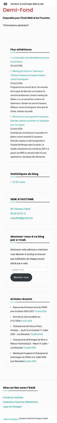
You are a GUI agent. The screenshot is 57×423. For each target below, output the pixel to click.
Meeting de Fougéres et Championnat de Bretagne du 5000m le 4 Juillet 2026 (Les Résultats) (29, 357)
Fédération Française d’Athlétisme (20, 402)
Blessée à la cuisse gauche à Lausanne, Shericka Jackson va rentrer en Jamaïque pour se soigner (29, 121)
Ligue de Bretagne (12, 406)
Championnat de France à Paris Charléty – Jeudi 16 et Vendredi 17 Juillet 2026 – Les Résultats (29, 330)
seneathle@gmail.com (21, 218)
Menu (7, 3)
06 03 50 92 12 (18, 213)
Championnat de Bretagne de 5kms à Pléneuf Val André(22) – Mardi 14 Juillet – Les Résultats (29, 344)
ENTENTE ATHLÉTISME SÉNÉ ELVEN (27, 4)
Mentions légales (11, 419)
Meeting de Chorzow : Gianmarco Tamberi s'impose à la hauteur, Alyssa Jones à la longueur (27, 75)
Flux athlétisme (21, 49)
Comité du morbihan (13, 397)
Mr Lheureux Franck (20, 209)
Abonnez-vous (21, 277)
